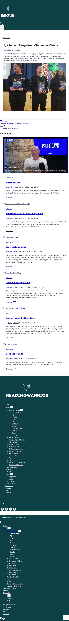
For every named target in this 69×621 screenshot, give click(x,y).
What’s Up (8, 471)
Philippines (15, 424)
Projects (8, 469)
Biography (12, 477)
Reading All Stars (14, 437)
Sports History (14, 453)
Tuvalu (14, 435)
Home (7, 404)
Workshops (9, 486)
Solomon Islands (17, 428)
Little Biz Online (22, 517)
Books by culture (14, 410)
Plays (10, 458)
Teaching (12, 481)
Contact (8, 492)
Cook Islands (16, 412)
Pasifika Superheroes (16, 449)
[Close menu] (0, 522)
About (7, 474)
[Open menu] (2, 27)
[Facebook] (1, 618)
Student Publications (16, 465)
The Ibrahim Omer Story (18, 282)
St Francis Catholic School (9, 128)
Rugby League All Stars (17, 440)
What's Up (6, 38)
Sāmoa (14, 426)
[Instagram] (4, 618)
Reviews (8, 488)
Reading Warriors (14, 444)
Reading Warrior (13, 187)
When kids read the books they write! (24, 213)
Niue (13, 421)
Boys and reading (14, 354)
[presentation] (36, 155)
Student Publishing (11, 467)
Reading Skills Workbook (17, 462)
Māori (14, 419)
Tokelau (15, 431)
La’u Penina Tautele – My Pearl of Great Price (15, 122)
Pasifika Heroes (14, 446)
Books (7, 407)
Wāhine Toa (13, 442)
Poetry (11, 460)
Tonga (14, 433)
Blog (6, 490)
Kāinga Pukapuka (11, 483)
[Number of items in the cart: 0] (3, 504)
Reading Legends (15, 451)
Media (11, 479)
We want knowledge (16, 247)
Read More (11, 197)
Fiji (13, 415)
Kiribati (14, 417)
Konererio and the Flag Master (21, 318)
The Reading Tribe (15, 456)
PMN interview (13, 182)
